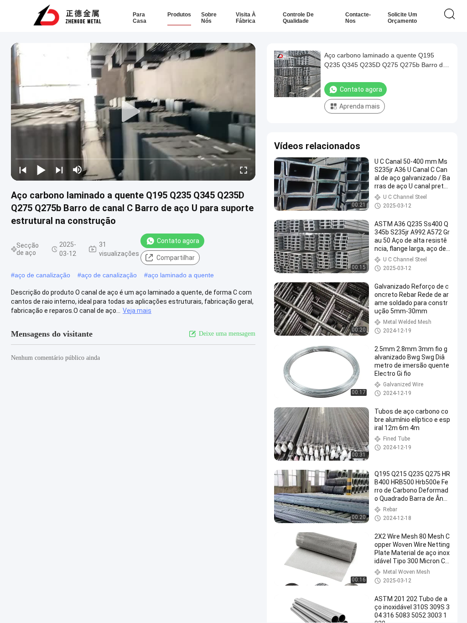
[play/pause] (41, 170)
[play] (133, 111)
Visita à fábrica (246, 17)
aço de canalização (42, 275)
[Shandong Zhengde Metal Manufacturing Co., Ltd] (67, 16)
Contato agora (178, 240)
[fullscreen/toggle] (243, 170)
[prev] (23, 170)
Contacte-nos (358, 17)
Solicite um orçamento (402, 17)
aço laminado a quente (181, 275)
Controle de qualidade (298, 17)
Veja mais (137, 310)
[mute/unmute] (77, 170)
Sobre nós (209, 17)
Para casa (139, 17)
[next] (59, 170)
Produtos (179, 14)
